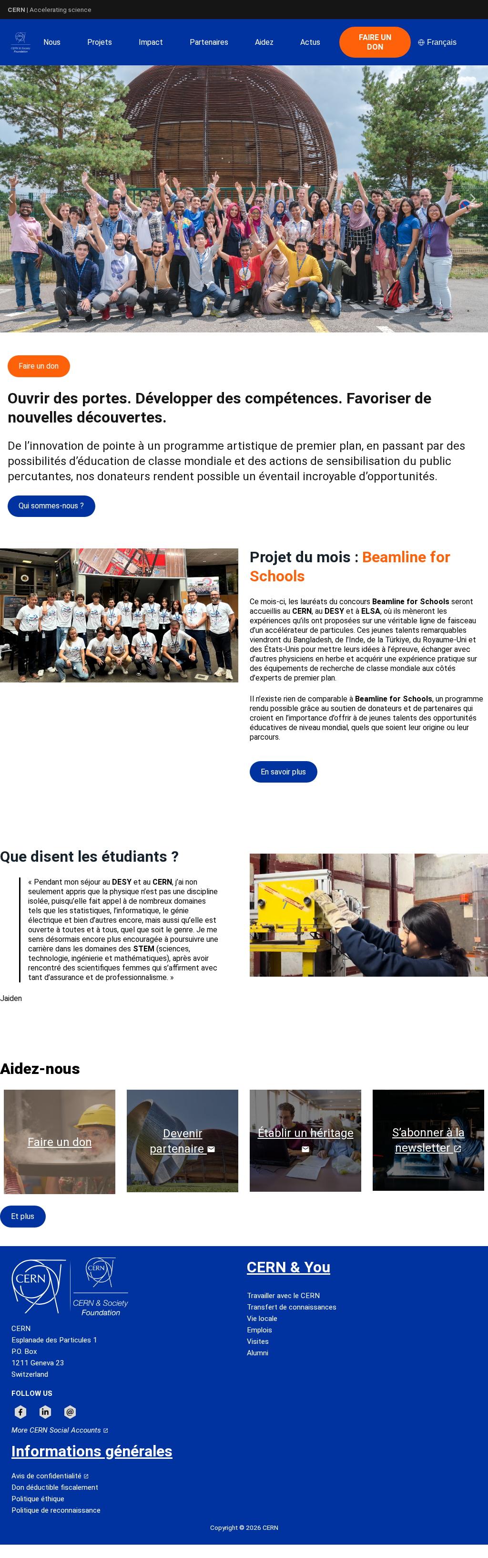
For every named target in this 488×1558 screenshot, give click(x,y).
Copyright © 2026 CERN (244, 1527)
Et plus (22, 1216)
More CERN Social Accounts (57, 1430)
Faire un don (39, 366)
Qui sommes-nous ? (51, 505)
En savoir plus (283, 771)
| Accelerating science (50, 9)
